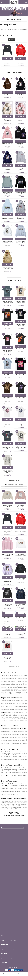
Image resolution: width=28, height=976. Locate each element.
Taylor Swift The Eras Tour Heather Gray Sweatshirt (20, 633)
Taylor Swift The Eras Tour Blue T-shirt (7, 375)
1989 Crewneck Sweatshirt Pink (20, 506)
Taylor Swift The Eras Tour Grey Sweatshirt (20, 618)
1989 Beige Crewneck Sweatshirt (7, 506)
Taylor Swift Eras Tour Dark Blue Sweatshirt (7, 581)
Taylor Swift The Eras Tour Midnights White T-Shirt (20, 423)
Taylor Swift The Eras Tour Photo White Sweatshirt (7, 657)
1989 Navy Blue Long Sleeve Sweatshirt (7, 530)
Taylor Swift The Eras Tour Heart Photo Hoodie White (7, 242)
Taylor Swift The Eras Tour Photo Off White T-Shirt (7, 471)
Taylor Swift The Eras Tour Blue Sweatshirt (20, 605)
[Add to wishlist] (11, 45)
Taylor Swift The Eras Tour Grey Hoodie (20, 217)
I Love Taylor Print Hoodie (20, 60)
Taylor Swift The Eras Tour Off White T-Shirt (21, 446)
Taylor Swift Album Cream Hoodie (7, 120)
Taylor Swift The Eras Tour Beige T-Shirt (20, 302)
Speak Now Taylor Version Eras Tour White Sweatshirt (20, 555)
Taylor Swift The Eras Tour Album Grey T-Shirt (7, 302)
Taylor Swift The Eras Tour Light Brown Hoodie (7, 268)
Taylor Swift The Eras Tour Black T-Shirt (20, 325)
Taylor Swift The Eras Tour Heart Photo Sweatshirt (7, 633)
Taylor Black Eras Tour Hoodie (20, 95)
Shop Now (11, 39)
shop (5, 63)
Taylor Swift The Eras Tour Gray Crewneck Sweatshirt (7, 619)
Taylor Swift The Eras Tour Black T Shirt (7, 326)
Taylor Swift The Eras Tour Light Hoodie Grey (21, 242)
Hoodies (19, 62)
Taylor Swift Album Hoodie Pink (21, 120)
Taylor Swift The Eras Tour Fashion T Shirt (20, 375)
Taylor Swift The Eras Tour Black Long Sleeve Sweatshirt (21, 580)
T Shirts (8, 303)
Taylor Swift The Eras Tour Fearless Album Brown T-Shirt (7, 399)
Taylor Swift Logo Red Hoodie (20, 169)
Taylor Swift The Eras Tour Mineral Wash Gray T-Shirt (7, 447)
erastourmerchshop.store (13, 949)
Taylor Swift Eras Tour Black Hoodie (20, 144)
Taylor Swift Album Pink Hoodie (7, 144)
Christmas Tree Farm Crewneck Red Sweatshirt (20, 530)
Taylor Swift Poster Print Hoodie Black (20, 193)
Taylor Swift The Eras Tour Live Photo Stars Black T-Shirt (20, 399)
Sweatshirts (8, 63)
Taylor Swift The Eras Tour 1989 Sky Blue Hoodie (7, 217)
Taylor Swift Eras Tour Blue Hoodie (7, 169)
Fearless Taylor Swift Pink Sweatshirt (7, 61)
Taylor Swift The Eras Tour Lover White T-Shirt (7, 422)
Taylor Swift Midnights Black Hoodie (7, 193)
